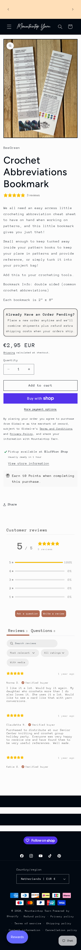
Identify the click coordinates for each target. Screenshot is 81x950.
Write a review (53, 613)
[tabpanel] (40, 706)
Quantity (10, 360)
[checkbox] (18, 662)
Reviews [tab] (18, 630)
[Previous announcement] (8, 9)
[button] (9, 27)
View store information (28, 463)
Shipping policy (58, 923)
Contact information (25, 930)
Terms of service (28, 923)
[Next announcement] (73, 9)
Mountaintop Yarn (38, 910)
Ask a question (27, 613)
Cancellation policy (61, 930)
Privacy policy (62, 916)
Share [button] (12, 504)
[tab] (43, 631)
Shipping (9, 352)
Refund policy (35, 916)
